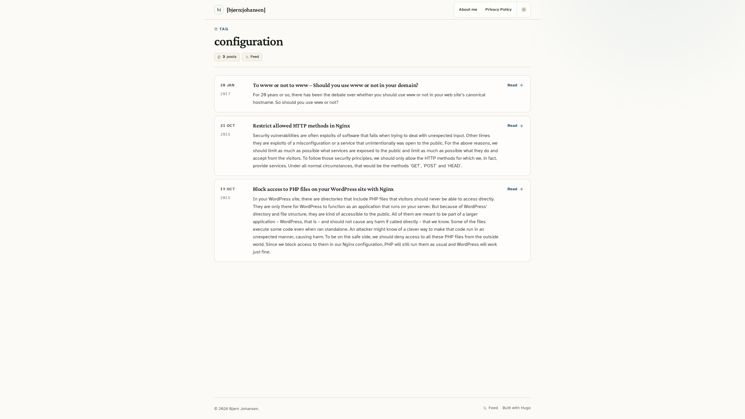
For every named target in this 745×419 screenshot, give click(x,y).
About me (468, 9)
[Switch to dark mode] (524, 9)
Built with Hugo (517, 407)
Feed (255, 56)
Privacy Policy (498, 9)
